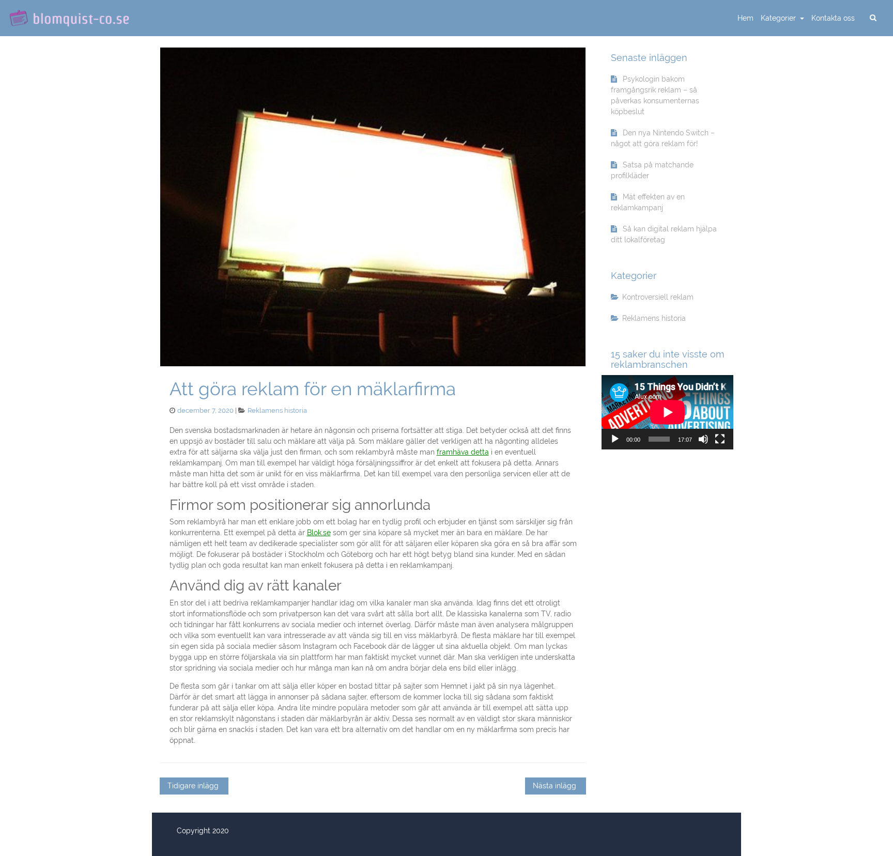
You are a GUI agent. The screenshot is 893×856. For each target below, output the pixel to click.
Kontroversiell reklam (658, 297)
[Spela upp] (615, 439)
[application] (667, 412)
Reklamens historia (277, 410)
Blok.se (319, 532)
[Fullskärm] (720, 439)
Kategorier (779, 18)
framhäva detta (463, 452)
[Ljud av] (703, 439)
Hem (745, 18)
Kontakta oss (833, 18)
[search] (873, 18)
